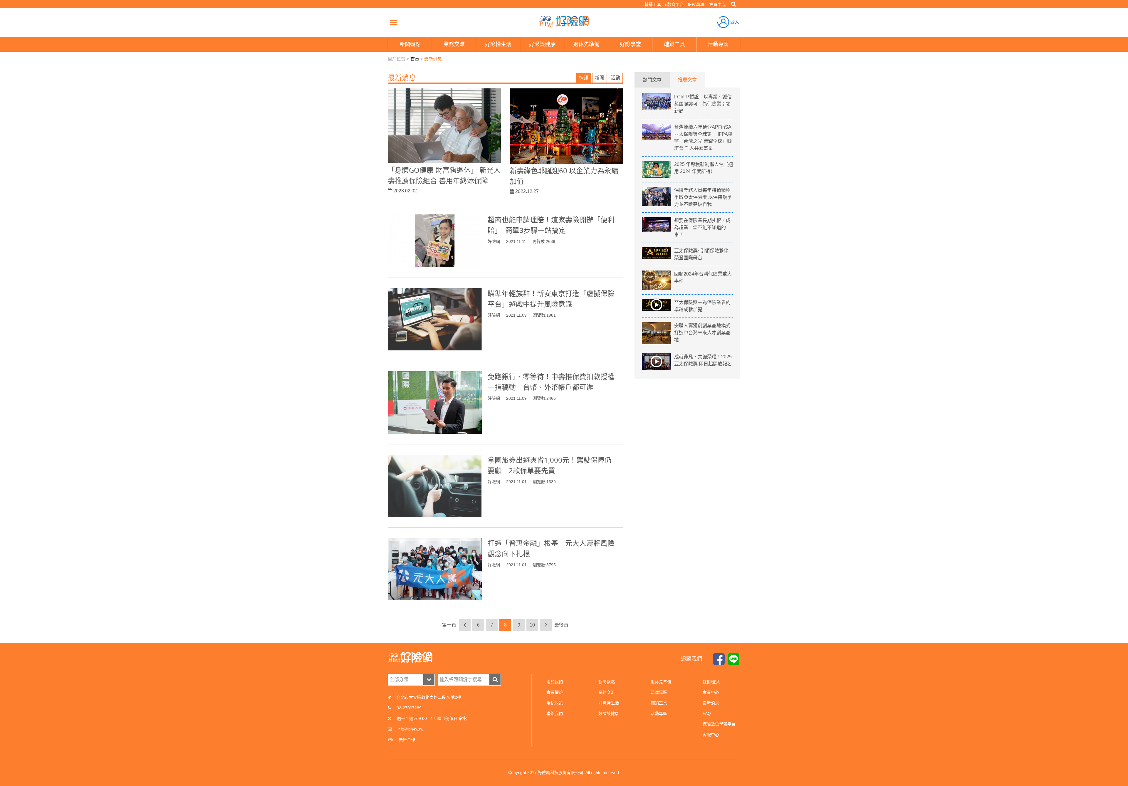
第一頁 (449, 624)
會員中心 (717, 4)
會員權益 (554, 692)
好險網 (564, 21)
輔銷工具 (652, 4)
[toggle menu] (394, 22)
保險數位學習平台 (719, 724)
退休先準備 (661, 681)
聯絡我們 (554, 713)
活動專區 (659, 713)
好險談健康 (608, 713)
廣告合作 (407, 739)
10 (532, 624)
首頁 (414, 58)
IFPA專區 (696, 4)
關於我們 (554, 681)
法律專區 (659, 692)
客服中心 (711, 734)
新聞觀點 (606, 681)
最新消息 (433, 58)
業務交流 (606, 692)
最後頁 (561, 624)
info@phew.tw (410, 729)
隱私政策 (554, 703)
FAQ (707, 713)
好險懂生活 (608, 703)
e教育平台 (674, 4)
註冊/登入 (711, 681)
